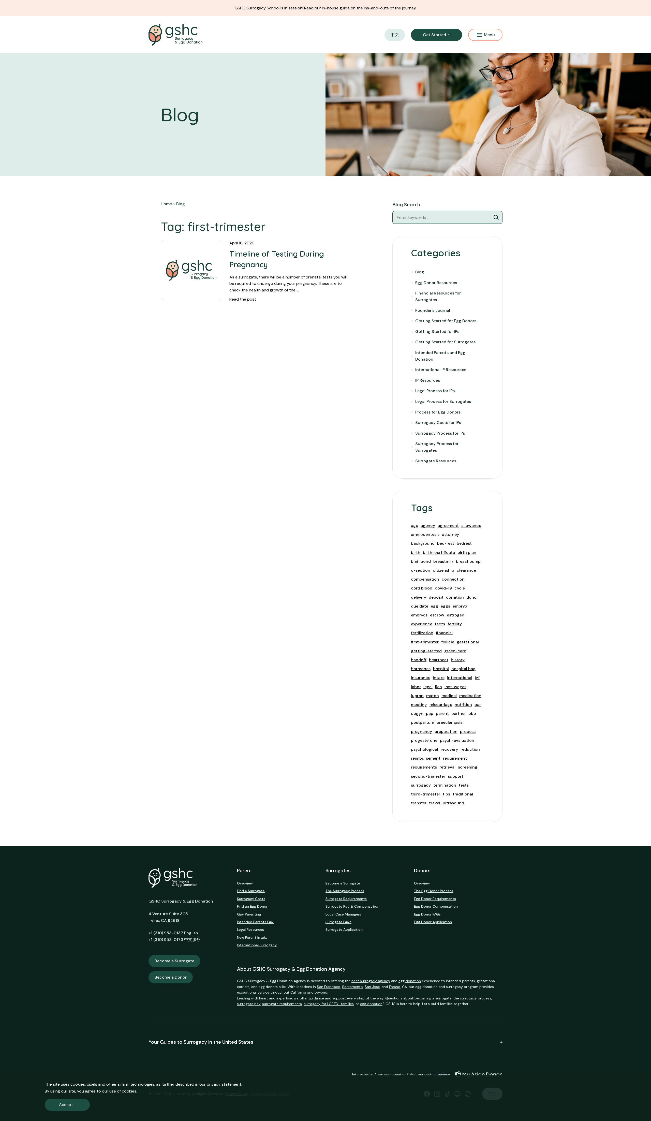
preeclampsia (450, 722)
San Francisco (328, 986)
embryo (460, 606)
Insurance (420, 677)
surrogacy (421, 785)
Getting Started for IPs (437, 331)
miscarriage (441, 704)
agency (428, 525)
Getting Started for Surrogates (445, 342)
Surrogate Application (344, 929)
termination (444, 785)
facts (440, 624)
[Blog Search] (496, 217)
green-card (455, 651)
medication (470, 695)
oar (478, 704)
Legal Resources (250, 929)
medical (449, 695)
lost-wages (455, 686)
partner (458, 713)
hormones (421, 668)
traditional (463, 794)
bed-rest (445, 543)
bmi (414, 561)
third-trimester (425, 794)
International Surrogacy (257, 945)
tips (446, 794)
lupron (417, 695)
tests (464, 785)
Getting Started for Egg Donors (445, 320)
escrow (437, 615)
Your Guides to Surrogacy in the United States (201, 1042)
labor (416, 686)
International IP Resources (440, 369)
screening (467, 767)
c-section (420, 570)
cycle (459, 588)
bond (426, 561)
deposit (436, 597)
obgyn (417, 713)
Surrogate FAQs (338, 922)
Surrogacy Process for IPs (440, 433)
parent (442, 713)
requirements (424, 767)
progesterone (424, 740)
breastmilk (443, 561)
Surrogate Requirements (346, 898)
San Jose (372, 986)
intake (439, 677)
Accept (66, 1104)
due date (419, 606)
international (459, 677)
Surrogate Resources (435, 461)
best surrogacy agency (370, 981)
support (455, 776)
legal (428, 686)
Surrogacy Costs (251, 898)
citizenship (443, 570)
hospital (441, 668)
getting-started (426, 651)
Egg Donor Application (433, 922)
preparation (446, 731)
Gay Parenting (249, 914)
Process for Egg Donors (438, 412)
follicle (447, 642)
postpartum (422, 722)
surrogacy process (475, 998)
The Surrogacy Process (345, 891)
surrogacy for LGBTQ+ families (329, 1003)
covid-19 (443, 588)
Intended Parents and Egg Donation (440, 356)
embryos (419, 615)
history (458, 659)
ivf (477, 677)
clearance (466, 570)
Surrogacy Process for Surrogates (436, 447)
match (432, 695)
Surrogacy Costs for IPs (438, 422)
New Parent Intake (252, 937)
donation (455, 597)
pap (429, 713)
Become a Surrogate (174, 961)
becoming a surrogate (433, 998)
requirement (455, 758)
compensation (425, 579)
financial (444, 633)
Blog (419, 272)
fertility (455, 624)
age (414, 525)
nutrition (463, 704)
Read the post (242, 299)
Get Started (434, 34)
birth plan (466, 552)
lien (438, 686)
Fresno (394, 986)
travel (434, 803)
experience (421, 624)
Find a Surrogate (251, 891)
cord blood (421, 588)
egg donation (409, 981)
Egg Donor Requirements (435, 898)
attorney (450, 534)
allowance (471, 525)
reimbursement (425, 758)
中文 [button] (395, 34)
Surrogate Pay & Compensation (352, 906)
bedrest (464, 543)
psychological (424, 749)
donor (472, 597)
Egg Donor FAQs (427, 914)
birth (415, 552)
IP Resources (427, 380)
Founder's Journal (432, 310)
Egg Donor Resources (436, 282)
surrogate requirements (282, 1003)
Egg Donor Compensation (436, 906)
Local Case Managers (343, 914)
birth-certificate (439, 552)
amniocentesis (425, 534)
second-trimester (428, 776)
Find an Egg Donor (252, 906)
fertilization (422, 633)
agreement (448, 525)
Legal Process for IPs (435, 390)
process (468, 731)
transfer (418, 803)
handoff (418, 659)
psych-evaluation (457, 740)
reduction (470, 749)
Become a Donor (171, 977)
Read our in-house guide (327, 8)
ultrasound (453, 803)
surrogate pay (248, 1003)
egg (434, 606)
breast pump (468, 561)
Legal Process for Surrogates (443, 401)
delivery (418, 597)
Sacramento (352, 986)
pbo (472, 713)
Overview (245, 883)
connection (453, 579)
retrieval (447, 767)
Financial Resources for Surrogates (438, 296)
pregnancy (421, 731)
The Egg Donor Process (433, 891)
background (423, 543)
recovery (449, 749)
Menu (489, 34)
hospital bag (463, 668)
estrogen (455, 615)
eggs (445, 606)
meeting (419, 704)
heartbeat (438, 659)
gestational (468, 642)
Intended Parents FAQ (255, 922)
